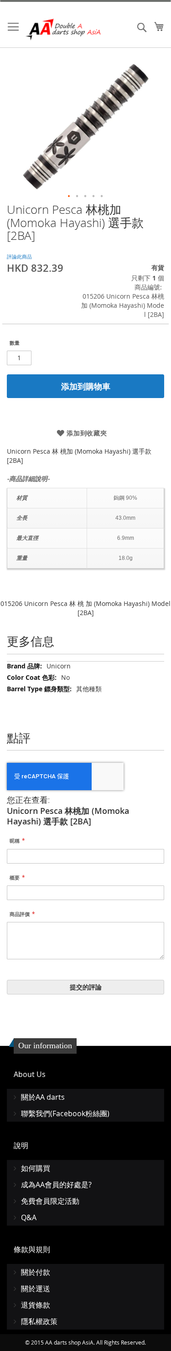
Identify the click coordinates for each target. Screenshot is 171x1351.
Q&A (28, 1217)
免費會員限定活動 (50, 1201)
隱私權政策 (39, 1321)
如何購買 (35, 1168)
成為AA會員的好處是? (56, 1185)
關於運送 (35, 1289)
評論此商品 (19, 256)
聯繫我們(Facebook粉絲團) (65, 1113)
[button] (69, 196)
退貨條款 (35, 1305)
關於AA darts (43, 1097)
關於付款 (35, 1272)
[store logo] (64, 29)
